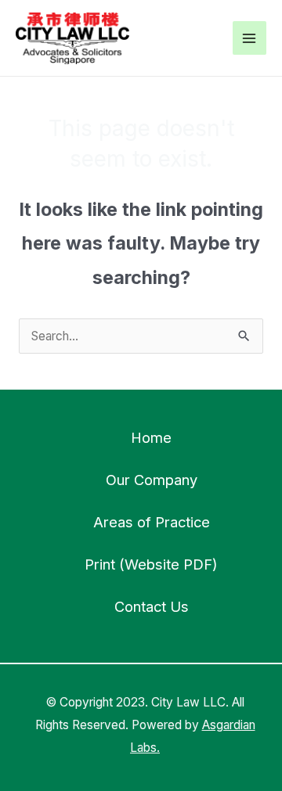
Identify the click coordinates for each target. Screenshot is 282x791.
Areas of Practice (151, 521)
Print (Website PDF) (151, 564)
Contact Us (151, 606)
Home (151, 437)
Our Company (151, 479)
